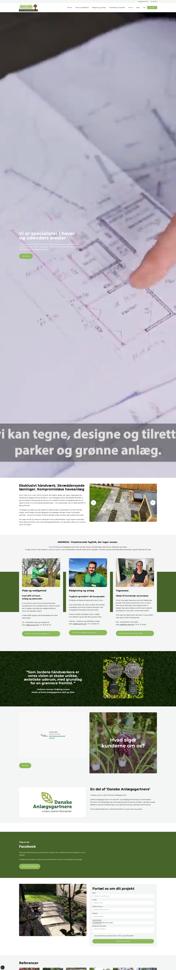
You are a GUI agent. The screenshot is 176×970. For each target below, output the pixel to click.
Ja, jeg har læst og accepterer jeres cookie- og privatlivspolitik (113, 936)
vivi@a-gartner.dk (32, 625)
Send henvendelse (123, 941)
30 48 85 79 (154, 1)
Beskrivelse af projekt (99, 926)
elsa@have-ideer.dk (126, 624)
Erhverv (69, 7)
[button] (93, 502)
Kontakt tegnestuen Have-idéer (130, 633)
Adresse (95, 913)
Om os (130, 7)
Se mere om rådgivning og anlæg (84, 632)
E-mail (94, 900)
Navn (94, 893)
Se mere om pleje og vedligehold (37, 634)
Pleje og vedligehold (82, 7)
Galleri (138, 7)
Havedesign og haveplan (117, 7)
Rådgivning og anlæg (99, 7)
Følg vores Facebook (29, 866)
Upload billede (96, 920)
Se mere (25, 765)
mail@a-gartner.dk (143, 1)
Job (144, 7)
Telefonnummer (97, 906)
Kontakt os (152, 7)
